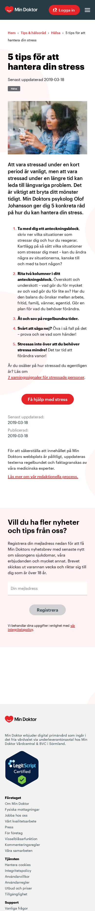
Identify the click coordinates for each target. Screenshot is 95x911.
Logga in (67, 10)
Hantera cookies (18, 865)
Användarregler (17, 882)
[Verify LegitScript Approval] (22, 769)
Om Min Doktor (17, 803)
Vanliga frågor (16, 908)
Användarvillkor (17, 876)
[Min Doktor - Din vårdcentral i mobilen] (21, 724)
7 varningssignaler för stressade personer (46, 377)
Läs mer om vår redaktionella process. (43, 476)
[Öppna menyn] (87, 10)
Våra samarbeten (18, 850)
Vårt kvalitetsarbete (20, 821)
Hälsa (55, 33)
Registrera (47, 610)
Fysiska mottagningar (22, 809)
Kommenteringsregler (22, 845)
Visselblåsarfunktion (21, 839)
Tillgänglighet (16, 894)
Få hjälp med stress (47, 399)
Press (9, 827)
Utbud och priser (18, 888)
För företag (14, 833)
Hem (12, 33)
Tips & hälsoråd (33, 33)
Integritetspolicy (18, 870)
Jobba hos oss (16, 815)
